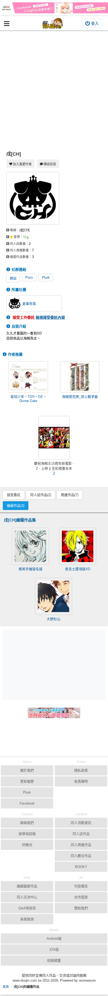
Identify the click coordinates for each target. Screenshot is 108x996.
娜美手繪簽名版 (30, 569)
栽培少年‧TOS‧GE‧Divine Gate (28, 399)
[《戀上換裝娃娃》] (54, 8)
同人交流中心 (27, 897)
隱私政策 (81, 770)
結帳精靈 (54, 960)
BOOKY (81, 867)
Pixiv (29, 277)
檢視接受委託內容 (50, 317)
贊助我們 (81, 908)
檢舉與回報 (27, 834)
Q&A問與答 (27, 908)
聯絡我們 (27, 823)
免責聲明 (81, 781)
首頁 (6, 987)
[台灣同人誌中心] (53, 23)
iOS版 (54, 949)
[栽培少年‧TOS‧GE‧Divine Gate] (28, 377)
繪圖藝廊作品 (27, 886)
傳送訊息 (50, 164)
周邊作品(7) (69, 495)
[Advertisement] (54, 87)
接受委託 (13, 495)
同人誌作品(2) (40, 495)
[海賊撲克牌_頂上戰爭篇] (79, 377)
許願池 (27, 845)
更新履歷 (27, 781)
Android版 (54, 938)
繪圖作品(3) (15, 506)
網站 (13, 278)
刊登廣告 (81, 886)
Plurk (46, 277)
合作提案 (81, 897)
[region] (55, 664)
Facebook (27, 803)
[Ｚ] (54, 437)
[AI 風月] (54, 715)
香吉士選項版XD (77, 569)
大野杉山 (53, 619)
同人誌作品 (81, 834)
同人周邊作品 (81, 845)
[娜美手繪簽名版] (30, 546)
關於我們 (27, 770)
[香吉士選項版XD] (77, 546)
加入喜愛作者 (22, 164)
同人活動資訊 (81, 823)
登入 (95, 23)
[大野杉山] (53, 596)
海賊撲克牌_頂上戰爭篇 (80, 397)
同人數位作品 (81, 856)
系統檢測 (27, 919)
